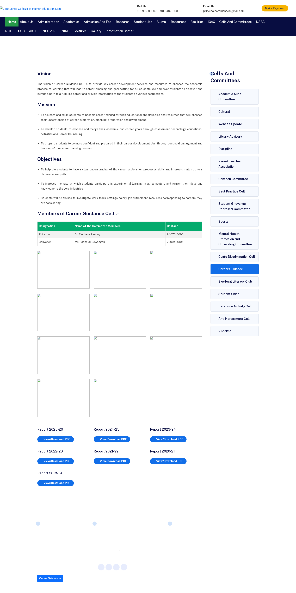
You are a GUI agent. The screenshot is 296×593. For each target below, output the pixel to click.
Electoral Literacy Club (235, 281)
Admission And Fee (98, 22)
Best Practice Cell (231, 191)
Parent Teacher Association (229, 163)
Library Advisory (230, 136)
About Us (26, 22)
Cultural (224, 112)
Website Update (230, 124)
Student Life (143, 22)
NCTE (9, 31)
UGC (21, 31)
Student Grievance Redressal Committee (234, 206)
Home (12, 22)
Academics (71, 22)
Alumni (161, 22)
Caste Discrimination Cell (236, 256)
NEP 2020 (50, 31)
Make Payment (275, 8)
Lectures (80, 31)
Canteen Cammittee (233, 179)
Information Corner (120, 31)
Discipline (225, 149)
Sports (223, 221)
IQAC (211, 22)
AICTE (33, 31)
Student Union (228, 294)
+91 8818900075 (147, 11)
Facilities (197, 22)
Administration (48, 22)
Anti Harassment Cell (234, 319)
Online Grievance (50, 578)
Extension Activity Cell (234, 306)
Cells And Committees (235, 22)
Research (123, 22)
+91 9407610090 (170, 11)
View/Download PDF (56, 439)
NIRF (65, 31)
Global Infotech (121, 590)
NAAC (260, 22)
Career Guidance (230, 269)
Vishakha (224, 331)
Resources (178, 22)
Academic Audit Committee (230, 96)
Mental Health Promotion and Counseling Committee (235, 239)
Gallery (96, 31)
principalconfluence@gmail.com (223, 11)
